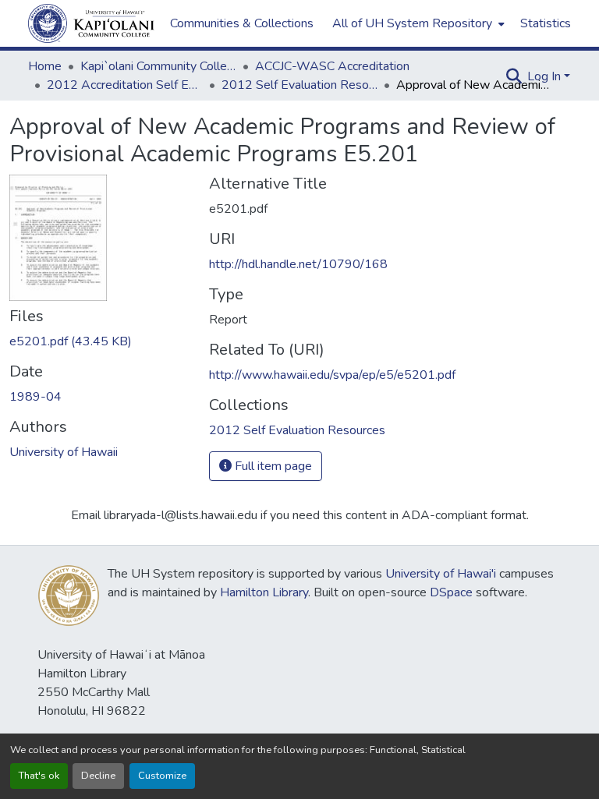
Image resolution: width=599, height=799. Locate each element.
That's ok (39, 776)
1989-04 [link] (35, 396)
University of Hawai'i (440, 573)
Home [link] (45, 66)
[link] (99, 341)
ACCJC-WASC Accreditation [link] (332, 66)
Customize (162, 776)
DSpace (451, 592)
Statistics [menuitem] (545, 23)
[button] (91, 23)
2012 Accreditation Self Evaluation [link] (125, 85)
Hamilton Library (264, 592)
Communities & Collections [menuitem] (242, 23)
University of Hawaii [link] (63, 452)
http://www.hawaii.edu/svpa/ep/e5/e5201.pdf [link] (332, 375)
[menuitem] (417, 23)
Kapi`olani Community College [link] (158, 66)
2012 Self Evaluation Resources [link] (299, 85)
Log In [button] (545, 76)
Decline (98, 776)
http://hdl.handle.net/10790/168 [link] (298, 264)
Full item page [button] (272, 466)
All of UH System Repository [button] (412, 23)
